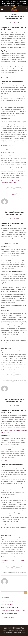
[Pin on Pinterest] (18, 188)
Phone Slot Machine (6, 460)
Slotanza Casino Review (7, 104)
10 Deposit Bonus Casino (7, 77)
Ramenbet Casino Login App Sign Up (10, 180)
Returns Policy (21, 632)
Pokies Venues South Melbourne (9, 607)
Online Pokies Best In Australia (9, 182)
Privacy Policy (14, 634)
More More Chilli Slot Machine (9, 613)
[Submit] (25, 592)
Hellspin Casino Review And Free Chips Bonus (13, 610)
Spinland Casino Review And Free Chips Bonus (13, 47)
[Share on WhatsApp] (7, 188)
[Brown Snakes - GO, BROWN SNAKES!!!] (14, 9)
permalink (14, 194)
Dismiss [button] (22, 5)
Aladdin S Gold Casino (7, 604)
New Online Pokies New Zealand (9, 76)
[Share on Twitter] (12, 188)
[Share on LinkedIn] (20, 188)
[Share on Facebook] (10, 188)
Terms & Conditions (12, 632)
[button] (2, 9)
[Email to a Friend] (15, 188)
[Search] (26, 9)
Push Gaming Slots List (7, 601)
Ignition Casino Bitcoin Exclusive (9, 243)
